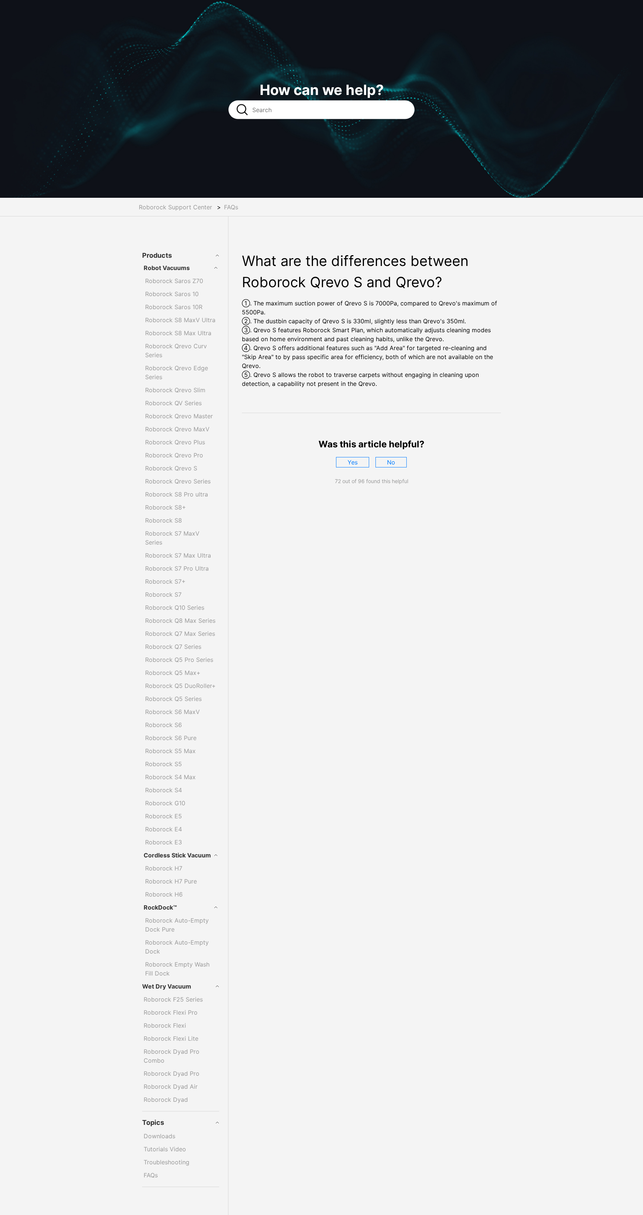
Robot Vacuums (167, 268)
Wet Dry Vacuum (166, 986)
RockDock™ (160, 907)
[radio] (352, 462)
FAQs (231, 207)
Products (157, 255)
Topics (153, 1122)
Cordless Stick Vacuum (177, 855)
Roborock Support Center (175, 207)
